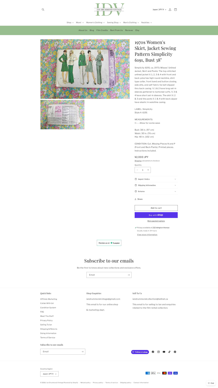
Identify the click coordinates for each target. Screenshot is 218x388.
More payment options (156, 221)
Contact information (141, 382)
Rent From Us (116, 30)
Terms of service (111, 382)
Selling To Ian (46, 325)
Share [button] (140, 199)
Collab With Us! (47, 303)
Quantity (138, 165)
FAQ (42, 312)
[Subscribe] (128, 275)
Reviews (129, 30)
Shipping (138, 161)
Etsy (137, 30)
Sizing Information (48, 333)
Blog (92, 30)
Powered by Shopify (71, 382)
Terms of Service (47, 337)
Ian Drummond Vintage (55, 382)
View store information (147, 234)
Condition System (48, 308)
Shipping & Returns (48, 329)
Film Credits (102, 30)
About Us (83, 30)
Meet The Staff (47, 316)
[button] (43, 9)
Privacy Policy (46, 320)
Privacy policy (98, 382)
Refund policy (85, 382)
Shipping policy (125, 382)
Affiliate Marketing (48, 299)
